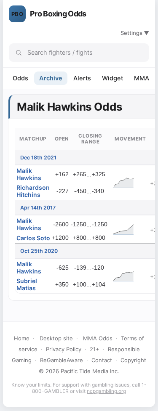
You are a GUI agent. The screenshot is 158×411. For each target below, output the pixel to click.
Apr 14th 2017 (38, 207)
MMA (141, 78)
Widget (112, 78)
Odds (20, 78)
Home (21, 338)
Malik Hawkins (28, 174)
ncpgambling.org (106, 391)
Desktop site (56, 338)
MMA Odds (97, 338)
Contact (101, 360)
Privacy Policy (63, 349)
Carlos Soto (33, 237)
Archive (50, 78)
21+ (94, 349)
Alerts (82, 78)
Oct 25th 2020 (39, 251)
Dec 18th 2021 (38, 157)
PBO (17, 14)
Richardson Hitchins (33, 191)
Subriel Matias (26, 284)
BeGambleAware (61, 360)
